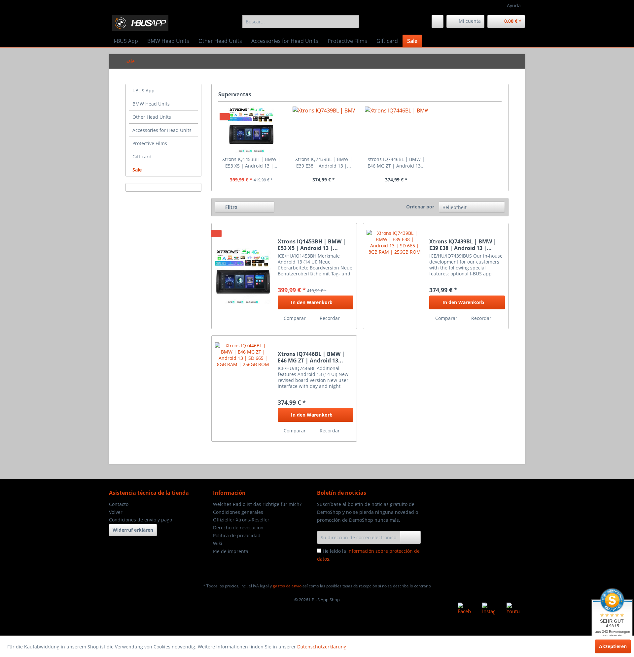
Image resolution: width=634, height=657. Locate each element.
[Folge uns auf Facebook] (464, 609)
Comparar (294, 318)
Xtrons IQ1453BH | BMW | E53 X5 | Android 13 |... (251, 162)
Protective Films (149, 143)
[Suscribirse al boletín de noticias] (410, 537)
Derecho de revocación (238, 527)
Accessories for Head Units (162, 130)
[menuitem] (300, 21)
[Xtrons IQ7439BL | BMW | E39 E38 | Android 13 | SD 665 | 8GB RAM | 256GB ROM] (324, 130)
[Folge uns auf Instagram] (488, 609)
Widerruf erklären (133, 530)
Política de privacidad (237, 535)
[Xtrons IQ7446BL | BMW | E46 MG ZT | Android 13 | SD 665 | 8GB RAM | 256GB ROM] (396, 130)
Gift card (142, 156)
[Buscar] (353, 21)
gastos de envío (287, 586)
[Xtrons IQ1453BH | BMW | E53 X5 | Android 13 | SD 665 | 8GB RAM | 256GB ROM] (251, 130)
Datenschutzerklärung (321, 646)
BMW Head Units (151, 104)
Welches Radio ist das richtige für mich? (257, 504)
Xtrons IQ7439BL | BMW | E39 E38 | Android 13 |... (323, 162)
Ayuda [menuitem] (514, 5)
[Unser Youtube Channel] (513, 609)
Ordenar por (420, 206)
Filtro (230, 207)
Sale (137, 170)
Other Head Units (151, 117)
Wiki (217, 543)
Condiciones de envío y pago (140, 519)
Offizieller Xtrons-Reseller (241, 519)
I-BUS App (143, 90)
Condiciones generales (238, 512)
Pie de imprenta (230, 551)
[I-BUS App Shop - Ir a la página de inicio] (140, 23)
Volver (116, 512)
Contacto (118, 504)
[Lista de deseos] (437, 21)
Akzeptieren (613, 646)
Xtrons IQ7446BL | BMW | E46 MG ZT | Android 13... (396, 162)
